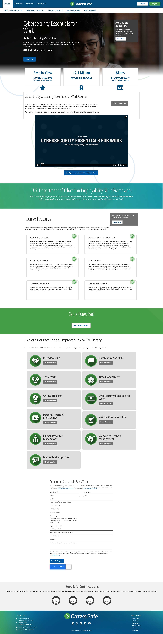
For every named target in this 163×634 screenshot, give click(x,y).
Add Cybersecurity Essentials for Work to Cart (81, 173)
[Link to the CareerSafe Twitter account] (85, 623)
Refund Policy (135, 621)
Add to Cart (29, 59)
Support (142, 4)
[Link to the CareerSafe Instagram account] (77, 623)
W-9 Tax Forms (136, 625)
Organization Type (56, 526)
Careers (134, 630)
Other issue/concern (57, 523)
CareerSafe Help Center (90, 488)
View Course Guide (120, 103)
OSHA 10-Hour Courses (12, 10)
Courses (7, 4)
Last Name (86, 492)
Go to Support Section (81, 325)
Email (52, 499)
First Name (53, 492)
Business (29, 4)
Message (53, 539)
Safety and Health (90, 10)
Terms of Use (135, 618)
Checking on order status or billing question (63, 518)
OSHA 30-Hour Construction (35, 10)
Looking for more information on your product (64, 520)
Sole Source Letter (137, 628)
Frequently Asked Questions (66, 488)
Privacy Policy (56, 555)
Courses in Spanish (54, 10)
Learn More (121, 39)
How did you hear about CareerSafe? (61, 533)
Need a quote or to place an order (61, 516)
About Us (40, 4)
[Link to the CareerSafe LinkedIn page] (81, 623)
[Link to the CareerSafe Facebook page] (73, 623)
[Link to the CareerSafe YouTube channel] (89, 623)
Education (18, 4)
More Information (50, 363)
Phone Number (55, 505)
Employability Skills (73, 10)
